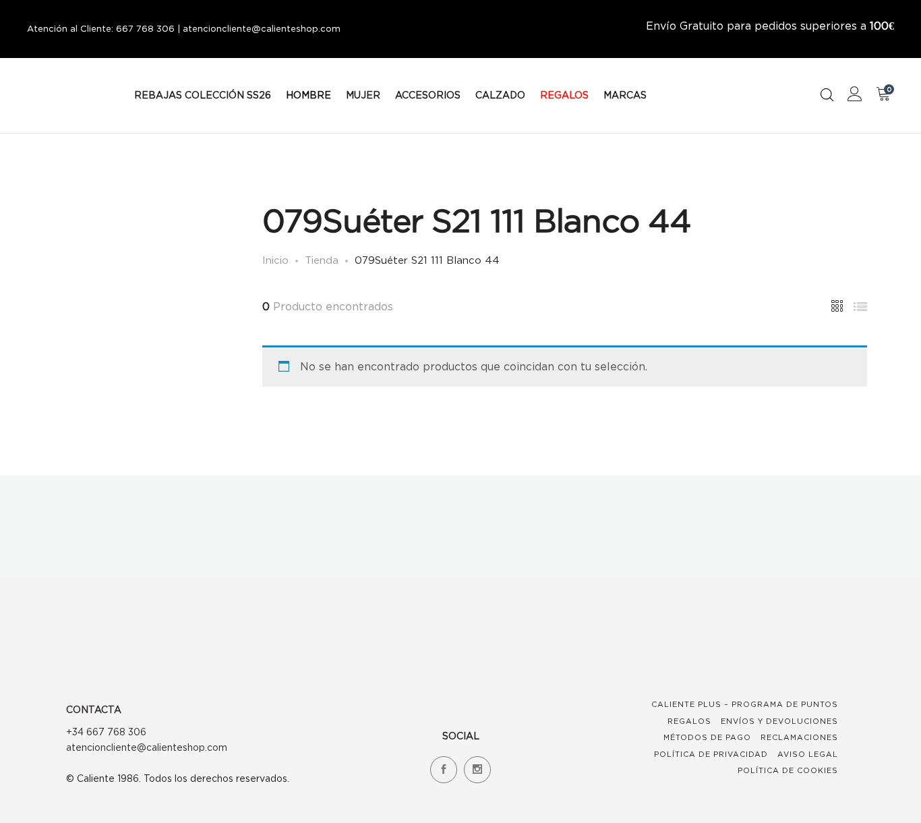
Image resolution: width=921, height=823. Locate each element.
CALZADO (500, 95)
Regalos (689, 721)
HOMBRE (308, 95)
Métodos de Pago (707, 737)
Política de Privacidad (711, 754)
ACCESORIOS (427, 95)
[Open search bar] (827, 94)
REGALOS (564, 95)
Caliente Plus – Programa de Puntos (744, 704)
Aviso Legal (807, 754)
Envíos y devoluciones (779, 721)
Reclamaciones (799, 737)
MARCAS (625, 95)
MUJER (363, 95)
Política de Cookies (788, 770)
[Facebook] (443, 769)
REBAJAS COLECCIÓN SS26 (202, 95)
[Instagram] (477, 769)
